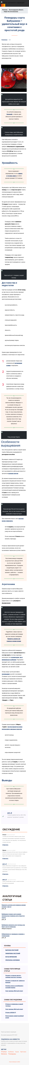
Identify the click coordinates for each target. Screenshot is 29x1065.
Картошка (23, 1051)
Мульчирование (11, 956)
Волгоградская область (16, 10)
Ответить (5, 845)
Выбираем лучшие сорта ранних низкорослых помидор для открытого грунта (13, 915)
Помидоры (4, 39)
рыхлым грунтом (13, 473)
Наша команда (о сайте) (14, 1061)
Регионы (4, 10)
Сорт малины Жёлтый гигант (14, 991)
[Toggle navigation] (3, 5)
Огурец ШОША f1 (10, 1012)
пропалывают (6, 674)
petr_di (9, 813)
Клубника (11, 1051)
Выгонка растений (11, 950)
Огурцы (4, 1052)
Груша (17, 1051)
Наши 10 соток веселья (11, 11)
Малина (4, 1054)
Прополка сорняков (12, 960)
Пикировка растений (12, 953)
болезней (9, 114)
